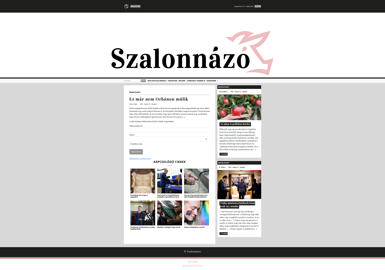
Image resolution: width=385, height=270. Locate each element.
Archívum (172, 80)
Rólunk (182, 80)
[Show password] (206, 139)
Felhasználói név (136, 126)
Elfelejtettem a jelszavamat (140, 159)
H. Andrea (222, 167)
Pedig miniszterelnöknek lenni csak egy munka (237, 204)
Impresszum (192, 261)
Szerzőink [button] (212, 80)
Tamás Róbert (223, 91)
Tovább (224, 154)
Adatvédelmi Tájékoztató (192, 265)
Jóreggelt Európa (195, 80)
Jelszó (131, 135)
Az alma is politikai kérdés (235, 123)
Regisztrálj (135, 6)
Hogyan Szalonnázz (157, 80)
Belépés (258, 6)
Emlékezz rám (136, 144)
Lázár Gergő (133, 104)
